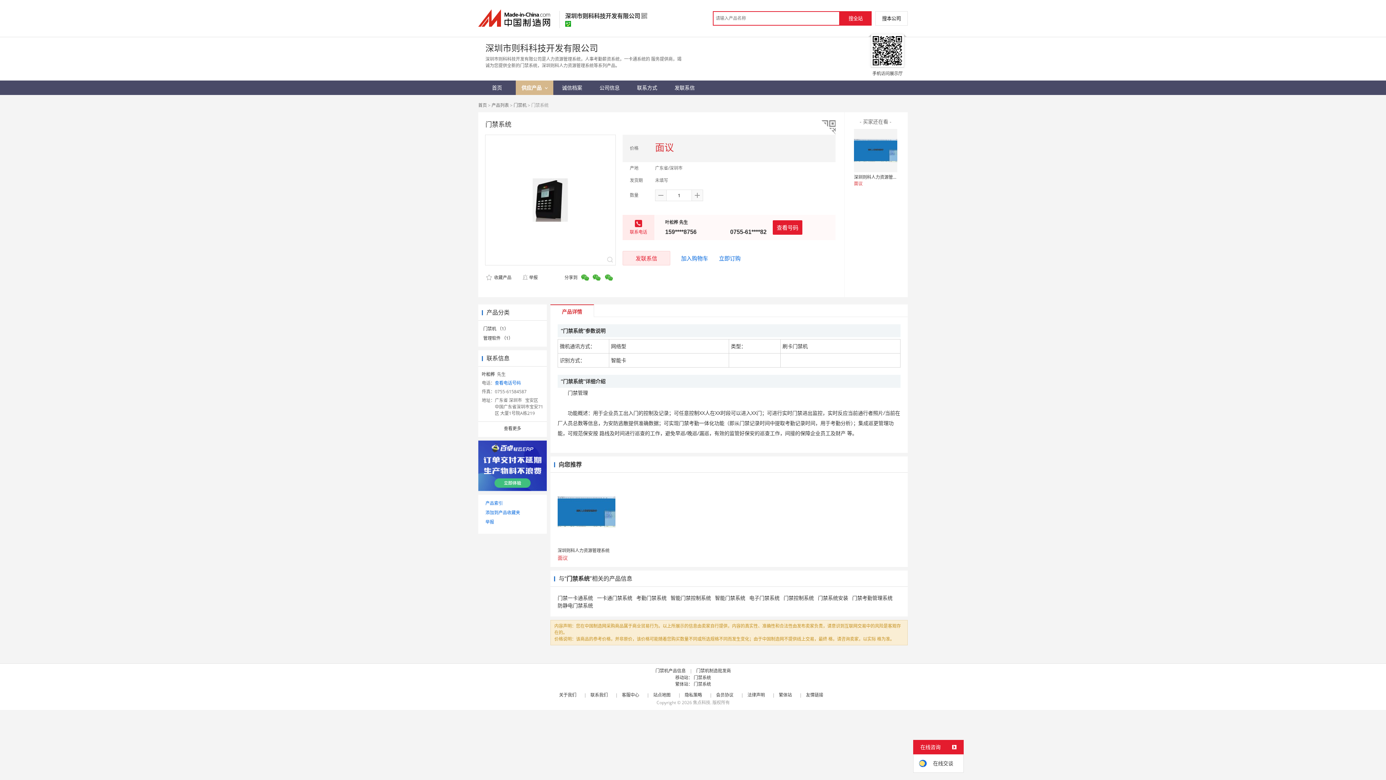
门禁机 (520, 105)
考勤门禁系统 (651, 597)
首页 (482, 105)
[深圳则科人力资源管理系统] (875, 150)
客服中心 (630, 695)
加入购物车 (694, 258)
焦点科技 (701, 702)
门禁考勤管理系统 (872, 597)
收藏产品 (502, 277)
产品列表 (500, 105)
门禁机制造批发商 (713, 671)
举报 (533, 277)
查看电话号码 (508, 383)
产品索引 (494, 503)
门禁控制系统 (799, 597)
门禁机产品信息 (670, 671)
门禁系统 (702, 678)
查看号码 (787, 227)
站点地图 (662, 695)
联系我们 (599, 695)
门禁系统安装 (833, 597)
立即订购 (730, 258)
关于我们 (567, 695)
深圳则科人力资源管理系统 (880, 177)
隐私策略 (693, 695)
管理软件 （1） (498, 338)
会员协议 (724, 695)
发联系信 (646, 258)
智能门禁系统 (730, 597)
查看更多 (512, 428)
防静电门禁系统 (575, 605)
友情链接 (814, 695)
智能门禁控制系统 (691, 597)
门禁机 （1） (496, 329)
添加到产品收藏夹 (502, 513)
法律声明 (756, 695)
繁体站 (785, 695)
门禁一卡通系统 (575, 597)
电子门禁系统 (764, 597)
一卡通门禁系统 (614, 597)
